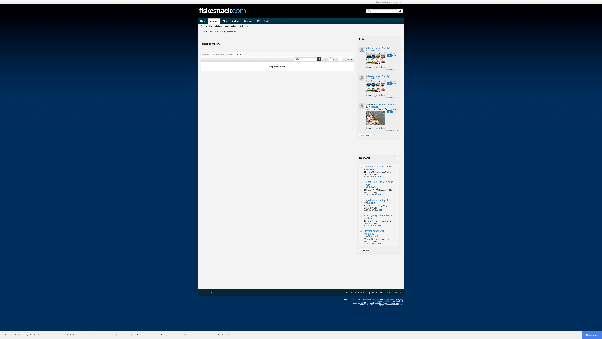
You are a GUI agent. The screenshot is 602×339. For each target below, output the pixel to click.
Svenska (207, 293)
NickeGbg (372, 187)
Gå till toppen (394, 293)
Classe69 (372, 236)
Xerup (370, 218)
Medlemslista (231, 26)
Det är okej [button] (592, 335)
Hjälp (349, 293)
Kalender (244, 26)
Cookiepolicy (377, 293)
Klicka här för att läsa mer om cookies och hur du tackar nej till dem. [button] (208, 335)
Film (224, 21)
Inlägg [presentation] (205, 54)
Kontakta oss (361, 293)
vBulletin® (389, 301)
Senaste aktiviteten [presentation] (222, 54)
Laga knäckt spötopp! (376, 200)
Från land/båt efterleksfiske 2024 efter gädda (395, 104)
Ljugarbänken (230, 32)
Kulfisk (371, 203)
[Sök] (400, 11)
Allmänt (218, 32)
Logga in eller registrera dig (388, 2)
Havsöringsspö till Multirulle (374, 232)
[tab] (206, 54)
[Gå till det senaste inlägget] (381, 176)
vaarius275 (374, 50)
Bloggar (248, 21)
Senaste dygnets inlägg (211, 26)
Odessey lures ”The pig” (378, 48)
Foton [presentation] (239, 54)
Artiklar (235, 21)
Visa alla (365, 136)
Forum (213, 21)
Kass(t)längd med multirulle (379, 215)
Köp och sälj (263, 21)
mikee (370, 169)
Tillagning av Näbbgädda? (378, 166)
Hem (202, 21)
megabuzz (373, 107)
